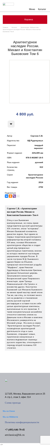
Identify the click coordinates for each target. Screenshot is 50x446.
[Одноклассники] (10, 196)
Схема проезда (13, 402)
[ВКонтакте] (6, 196)
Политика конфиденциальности (22, 422)
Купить (32, 124)
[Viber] (14, 196)
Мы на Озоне (9, 411)
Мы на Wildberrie (10, 417)
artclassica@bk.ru (15, 434)
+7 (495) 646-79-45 (15, 429)
